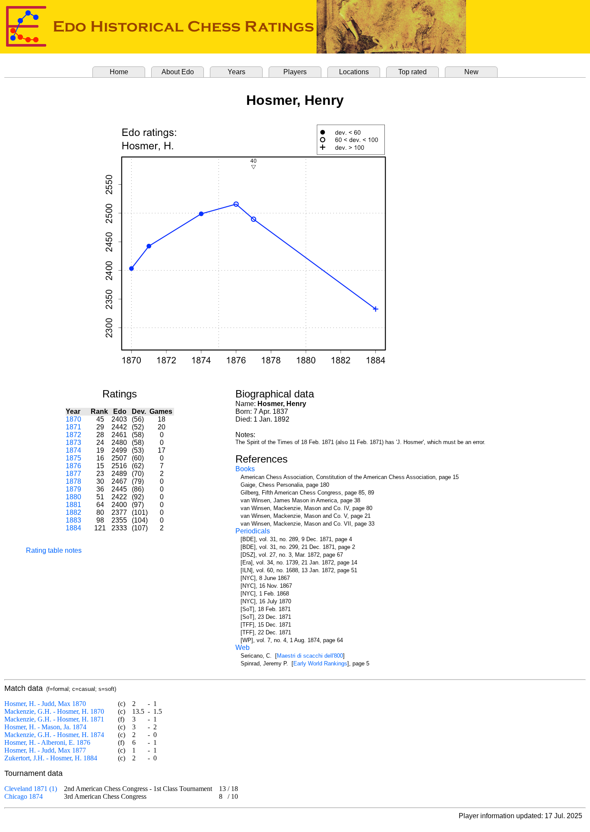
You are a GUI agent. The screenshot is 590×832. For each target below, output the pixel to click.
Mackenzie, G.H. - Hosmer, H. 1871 (54, 719)
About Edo (178, 72)
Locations (354, 72)
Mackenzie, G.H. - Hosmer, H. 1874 (54, 734)
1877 (73, 473)
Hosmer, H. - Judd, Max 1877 (45, 750)
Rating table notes (54, 550)
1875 (73, 458)
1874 (73, 450)
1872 (73, 434)
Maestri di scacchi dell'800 (310, 655)
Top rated (412, 72)
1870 (73, 419)
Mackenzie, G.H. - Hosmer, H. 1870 (54, 711)
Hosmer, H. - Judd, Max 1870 (45, 703)
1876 (73, 466)
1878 (73, 481)
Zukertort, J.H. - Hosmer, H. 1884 (50, 758)
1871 (73, 427)
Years (236, 72)
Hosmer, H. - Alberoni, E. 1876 (47, 742)
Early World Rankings (320, 663)
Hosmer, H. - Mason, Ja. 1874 (45, 727)
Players (295, 72)
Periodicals (252, 531)
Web (242, 647)
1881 (73, 504)
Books (245, 469)
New (471, 72)
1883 (73, 520)
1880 (73, 497)
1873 (73, 442)
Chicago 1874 (23, 796)
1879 (73, 489)
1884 (73, 528)
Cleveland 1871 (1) (30, 788)
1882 (73, 512)
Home (119, 72)
